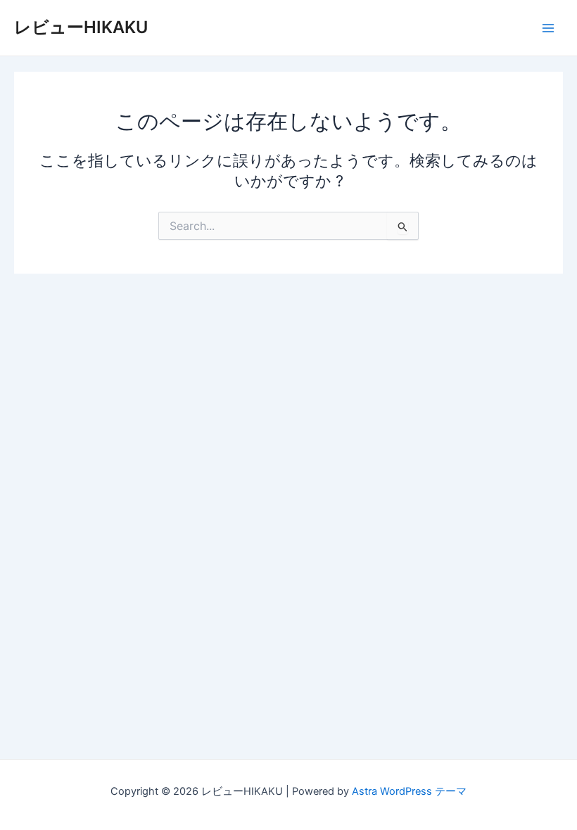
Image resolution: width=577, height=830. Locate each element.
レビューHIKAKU (81, 27)
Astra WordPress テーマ (409, 791)
